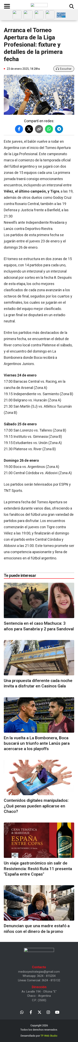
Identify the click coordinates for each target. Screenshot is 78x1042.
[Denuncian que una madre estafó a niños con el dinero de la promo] (39, 903)
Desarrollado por (39, 1035)
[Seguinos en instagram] (48, 1011)
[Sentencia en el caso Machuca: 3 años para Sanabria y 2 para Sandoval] (39, 600)
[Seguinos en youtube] (57, 1011)
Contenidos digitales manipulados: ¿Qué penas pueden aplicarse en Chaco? (36, 806)
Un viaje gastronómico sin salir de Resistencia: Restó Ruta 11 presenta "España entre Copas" (38, 869)
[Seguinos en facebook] (30, 1011)
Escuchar (66, 68)
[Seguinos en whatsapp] (21, 1011)
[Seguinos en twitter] (39, 1011)
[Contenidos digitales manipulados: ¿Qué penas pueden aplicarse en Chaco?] (39, 777)
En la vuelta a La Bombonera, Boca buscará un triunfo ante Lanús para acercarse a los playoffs (37, 743)
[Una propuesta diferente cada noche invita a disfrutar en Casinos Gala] (39, 657)
